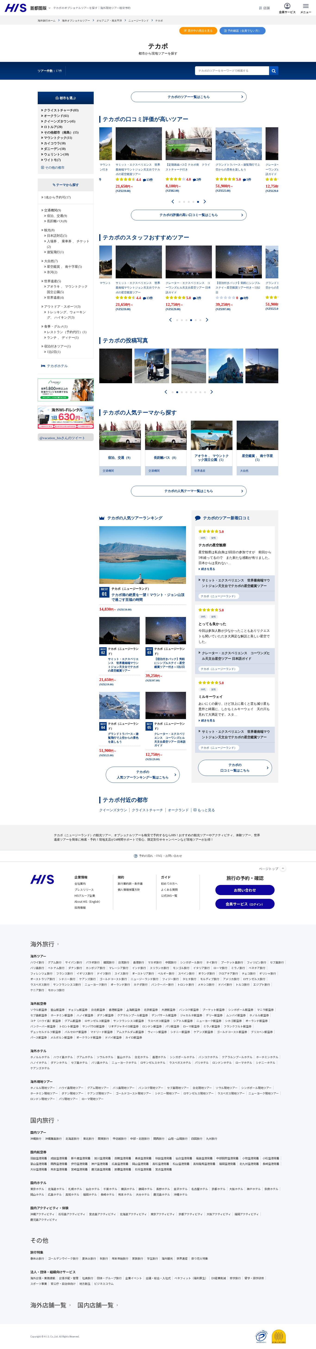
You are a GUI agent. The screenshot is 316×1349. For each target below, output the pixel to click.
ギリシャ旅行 (267, 973)
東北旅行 (88, 1138)
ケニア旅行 (37, 990)
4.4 (144, 180)
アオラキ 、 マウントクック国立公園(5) (67, 289)
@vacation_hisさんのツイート (62, 438)
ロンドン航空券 (152, 1026)
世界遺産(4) (55, 297)
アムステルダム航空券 (130, 1032)
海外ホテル (38, 1050)
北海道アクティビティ (133, 1214)
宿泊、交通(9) (57, 216)
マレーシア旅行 (118, 968)
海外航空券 (38, 1003)
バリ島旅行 (37, 968)
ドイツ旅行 (104, 973)
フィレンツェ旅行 (41, 973)
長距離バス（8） (166, 457)
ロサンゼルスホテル (152, 1062)
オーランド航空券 (256, 1021)
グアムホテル (85, 1057)
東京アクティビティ (163, 1214)
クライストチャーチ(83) (61, 110)
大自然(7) (51, 261)
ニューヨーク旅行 (96, 984)
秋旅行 (104, 1258)
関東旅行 (103, 1138)
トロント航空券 (69, 1026)
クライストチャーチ (147, 810)
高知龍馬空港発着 (204, 1164)
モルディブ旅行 (209, 979)
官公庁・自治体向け (63, 1283)
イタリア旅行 (201, 968)
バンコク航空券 (189, 1010)
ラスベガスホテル (180, 1062)
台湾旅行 (123, 962)
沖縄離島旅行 (53, 1138)
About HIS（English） (88, 901)
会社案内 (80, 883)
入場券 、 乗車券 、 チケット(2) (68, 244)
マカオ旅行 (155, 962)
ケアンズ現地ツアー (99, 1093)
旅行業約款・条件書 (130, 883)
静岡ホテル (145, 1189)
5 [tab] (198, 202)
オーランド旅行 (120, 984)
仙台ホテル (93, 1189)
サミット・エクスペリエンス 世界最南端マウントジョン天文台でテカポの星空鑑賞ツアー (138, 169)
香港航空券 (116, 1010)
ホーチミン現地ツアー (44, 1093)
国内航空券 (38, 1152)
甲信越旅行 (120, 1138)
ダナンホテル (59, 1062)
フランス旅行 (64, 973)
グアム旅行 (55, 962)
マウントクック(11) (58, 138)
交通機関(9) (52, 210)
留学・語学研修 (254, 1278)
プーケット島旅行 (232, 962)
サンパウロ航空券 (93, 1026)
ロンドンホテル (222, 1062)
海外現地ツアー (41, 1081)
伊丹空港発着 (79, 1164)
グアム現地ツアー (98, 1088)
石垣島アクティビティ (71, 1214)
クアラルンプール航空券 (132, 1015)
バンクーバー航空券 (43, 1026)
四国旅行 (196, 1138)
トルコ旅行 (243, 984)
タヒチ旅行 (189, 979)
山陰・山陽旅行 (178, 1138)
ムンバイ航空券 (236, 1015)
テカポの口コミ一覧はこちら (235, 767)
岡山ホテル (37, 1194)
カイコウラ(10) (55, 143)
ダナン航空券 (105, 1015)
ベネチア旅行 (257, 968)
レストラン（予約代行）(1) (67, 332)
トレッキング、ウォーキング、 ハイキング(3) (66, 314)
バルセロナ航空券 (76, 1032)
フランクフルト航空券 (237, 1026)
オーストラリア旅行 (42, 979)
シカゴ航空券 (233, 1021)
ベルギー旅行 (166, 973)
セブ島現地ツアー (178, 1088)
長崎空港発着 (271, 1164)
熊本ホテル (125, 1194)
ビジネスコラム (104, 1283)
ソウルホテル (105, 1057)
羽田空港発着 (38, 1158)
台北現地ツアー (202, 1088)
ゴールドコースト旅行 (113, 979)
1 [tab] (179, 202)
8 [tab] (205, 392)
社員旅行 (87, 1278)
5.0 (243, 179)
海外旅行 (42, 943)
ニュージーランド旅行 (144, 979)
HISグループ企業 (84, 895)
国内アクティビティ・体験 (49, 1208)
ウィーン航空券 (157, 1032)
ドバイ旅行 (225, 984)
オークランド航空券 (88, 1037)
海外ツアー (38, 956)
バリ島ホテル (99, 1062)
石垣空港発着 (143, 1169)
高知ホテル (72, 1194)
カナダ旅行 (141, 984)
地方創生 (84, 1283)
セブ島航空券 (38, 1015)
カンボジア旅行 (95, 968)
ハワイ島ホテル (63, 1057)
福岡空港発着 (227, 1164)
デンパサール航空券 (164, 1015)
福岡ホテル (90, 1194)
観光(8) (49, 230)
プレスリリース (84, 889)
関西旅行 (158, 1138)
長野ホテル (163, 1189)
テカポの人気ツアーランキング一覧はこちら (143, 774)
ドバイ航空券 (113, 1037)
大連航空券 (168, 1010)
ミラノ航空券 (211, 1026)
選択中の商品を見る (200, 30)
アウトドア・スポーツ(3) (62, 306)
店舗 (266, 8)
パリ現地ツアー (68, 1099)
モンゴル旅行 (181, 968)
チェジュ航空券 (77, 1010)
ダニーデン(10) (55, 149)
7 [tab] (200, 392)
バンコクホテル (208, 1057)
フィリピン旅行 (256, 962)
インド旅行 (139, 968)
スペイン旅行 (186, 973)
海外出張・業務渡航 (42, 1278)
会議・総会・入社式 (158, 1278)
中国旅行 (171, 962)
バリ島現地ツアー (124, 1088)
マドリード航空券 (101, 1032)
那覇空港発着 (123, 1169)
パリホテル (202, 1062)
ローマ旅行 (220, 968)
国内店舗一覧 (95, 1304)
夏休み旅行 (89, 1258)
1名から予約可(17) (57, 197)
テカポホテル (57, 366)
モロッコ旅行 (56, 990)
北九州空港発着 (249, 1164)
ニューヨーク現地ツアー (263, 1093)
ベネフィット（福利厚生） (191, 1278)
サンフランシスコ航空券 (128, 1021)
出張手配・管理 (68, 1278)
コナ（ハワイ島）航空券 (45, 1021)
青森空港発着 (143, 1158)
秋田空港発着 (163, 1158)
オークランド (178, 810)
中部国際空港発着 (227, 1158)
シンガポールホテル (182, 1057)
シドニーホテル (265, 1062)
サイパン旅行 (73, 962)
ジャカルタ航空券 (191, 1015)
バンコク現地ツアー (150, 1088)
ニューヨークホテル (124, 1062)
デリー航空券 (214, 1015)
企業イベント (133, 1278)
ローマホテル (243, 1062)
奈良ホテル (271, 1189)
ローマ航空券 (191, 1026)
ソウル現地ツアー (227, 1088)
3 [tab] (189, 202)
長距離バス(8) (57, 221)
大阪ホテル (236, 1189)
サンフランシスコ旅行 (67, 984)
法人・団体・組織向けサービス (53, 1272)
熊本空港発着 (59, 1169)
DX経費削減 (218, 1278)
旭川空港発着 (102, 1158)
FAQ (159, 855)
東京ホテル (37, 1189)
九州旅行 (211, 1138)
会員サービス (287, 11)
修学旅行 (235, 1278)
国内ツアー (38, 1132)
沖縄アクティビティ (42, 1214)
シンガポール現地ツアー (256, 1088)
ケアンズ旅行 (87, 979)
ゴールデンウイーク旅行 (63, 1258)
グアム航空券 (73, 1021)
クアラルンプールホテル (237, 1057)
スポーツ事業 (38, 1283)
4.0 (193, 179)
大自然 (244, 470)
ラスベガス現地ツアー (231, 1093)
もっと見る (206, 810)
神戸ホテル (254, 1189)
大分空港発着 (38, 1169)
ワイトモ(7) (52, 160)
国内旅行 (42, 1120)
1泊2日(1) (54, 352)
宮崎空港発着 (79, 1169)
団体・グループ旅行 (109, 1278)
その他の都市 (55, 167)
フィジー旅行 (170, 979)
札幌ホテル (75, 1189)
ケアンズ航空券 (203, 1032)
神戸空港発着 (99, 1164)
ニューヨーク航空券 (208, 1021)
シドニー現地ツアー (167, 1093)
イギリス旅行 (85, 973)
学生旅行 (152, 1258)
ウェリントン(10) (56, 154)
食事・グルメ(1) (56, 326)
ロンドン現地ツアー (42, 1099)
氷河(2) (52, 272)
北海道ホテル (56, 1189)
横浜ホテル (128, 1189)
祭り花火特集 (199, 1258)
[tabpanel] (189, 161)
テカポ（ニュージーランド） (219, 596)
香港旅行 (138, 962)
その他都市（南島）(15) (61, 132)
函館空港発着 (123, 1158)
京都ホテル (219, 1189)
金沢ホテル (181, 1189)
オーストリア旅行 (143, 973)
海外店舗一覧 (48, 1304)
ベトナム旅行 (56, 968)
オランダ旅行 (206, 973)
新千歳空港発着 (80, 1158)
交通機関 (108, 470)
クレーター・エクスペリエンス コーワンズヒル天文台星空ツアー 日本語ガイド (188, 287)
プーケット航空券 (213, 1010)
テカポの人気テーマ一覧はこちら (188, 491)
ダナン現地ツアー (73, 1093)
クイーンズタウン (113, 810)
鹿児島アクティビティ (43, 1219)
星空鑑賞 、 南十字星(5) (64, 266)
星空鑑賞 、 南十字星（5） (257, 458)
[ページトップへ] (283, 868)
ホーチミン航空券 (62, 1015)
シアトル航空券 (183, 1021)
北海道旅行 (72, 1138)
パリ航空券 (172, 1026)
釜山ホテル (124, 1057)
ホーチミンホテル (267, 1057)
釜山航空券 (58, 1010)
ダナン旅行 (75, 968)
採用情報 (80, 907)
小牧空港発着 (250, 1158)
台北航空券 (98, 1010)
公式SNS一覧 (169, 895)
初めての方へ (169, 883)
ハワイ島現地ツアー (71, 1088)
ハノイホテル (38, 1062)
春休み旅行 (37, 1258)
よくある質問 (169, 889)
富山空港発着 (38, 1164)
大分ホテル (143, 1194)
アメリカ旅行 (231, 979)
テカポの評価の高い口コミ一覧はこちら (189, 215)
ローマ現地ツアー (93, 1099)
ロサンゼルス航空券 (97, 1021)
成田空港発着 (59, 1158)
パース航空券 (38, 1037)
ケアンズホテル (40, 1068)
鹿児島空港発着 (101, 1169)
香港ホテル (159, 1057)
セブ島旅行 (277, 962)
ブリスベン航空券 (262, 1032)
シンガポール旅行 (191, 962)
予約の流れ (146, 855)
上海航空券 (133, 1010)
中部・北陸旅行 (140, 1138)
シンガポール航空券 (240, 1010)
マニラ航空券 (265, 1010)
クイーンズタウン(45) (59, 121)
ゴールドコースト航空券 (232, 1032)
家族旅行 (137, 1258)
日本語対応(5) (57, 235)
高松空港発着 (160, 1164)
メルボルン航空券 (61, 1037)
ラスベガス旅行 (40, 984)
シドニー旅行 (67, 979)
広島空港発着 (120, 1164)
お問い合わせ (173, 855)
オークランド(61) (56, 116)
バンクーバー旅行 (162, 984)
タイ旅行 (211, 962)
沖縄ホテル (181, 1194)
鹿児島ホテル (161, 1194)
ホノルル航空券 (259, 1015)
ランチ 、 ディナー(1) (63, 337)
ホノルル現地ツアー (42, 1088)
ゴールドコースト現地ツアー (133, 1093)
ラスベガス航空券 (159, 1021)
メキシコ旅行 (206, 984)
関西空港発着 (59, 1164)
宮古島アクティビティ (102, 1214)
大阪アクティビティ (219, 1214)
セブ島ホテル (79, 1062)
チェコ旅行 (249, 973)
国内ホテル (38, 1182)
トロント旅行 (185, 984)
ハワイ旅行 (37, 962)
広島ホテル (55, 1194)
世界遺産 (199, 470)
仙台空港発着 (184, 1158)
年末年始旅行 (120, 1258)
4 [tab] (193, 202)
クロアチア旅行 (228, 973)
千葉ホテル (110, 1189)
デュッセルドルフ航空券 (45, 1032)
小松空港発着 (271, 1158)
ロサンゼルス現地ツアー (198, 1093)
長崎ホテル (108, 1194)
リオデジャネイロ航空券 (123, 1026)
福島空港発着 (204, 1158)
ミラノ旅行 (238, 968)
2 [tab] (184, 202)
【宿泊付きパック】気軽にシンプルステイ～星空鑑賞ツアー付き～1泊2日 (238, 287)
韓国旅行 (109, 962)
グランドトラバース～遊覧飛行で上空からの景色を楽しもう (238, 167)
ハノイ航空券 (85, 1015)
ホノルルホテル (40, 1057)
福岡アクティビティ (247, 1214)
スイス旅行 (121, 973)
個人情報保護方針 (129, 889)
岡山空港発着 (140, 1164)
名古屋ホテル (199, 1189)
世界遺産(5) (52, 281)
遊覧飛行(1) (55, 252)
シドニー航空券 (180, 1032)
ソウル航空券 (38, 1010)
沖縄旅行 (35, 1138)
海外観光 (167, 1258)
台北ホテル (142, 1057)
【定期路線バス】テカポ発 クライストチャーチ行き (188, 167)
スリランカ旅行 (159, 968)
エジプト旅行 (261, 984)
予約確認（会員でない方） (244, 30)
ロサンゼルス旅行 (254, 979)
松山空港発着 (181, 1164)
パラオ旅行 (93, 962)
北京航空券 (151, 1010)
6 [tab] (200, 320)
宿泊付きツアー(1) (57, 346)
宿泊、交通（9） (120, 457)
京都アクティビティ (191, 1214)
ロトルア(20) (53, 127)
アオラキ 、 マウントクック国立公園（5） (212, 458)
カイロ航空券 (133, 1037)
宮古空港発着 (163, 1169)
